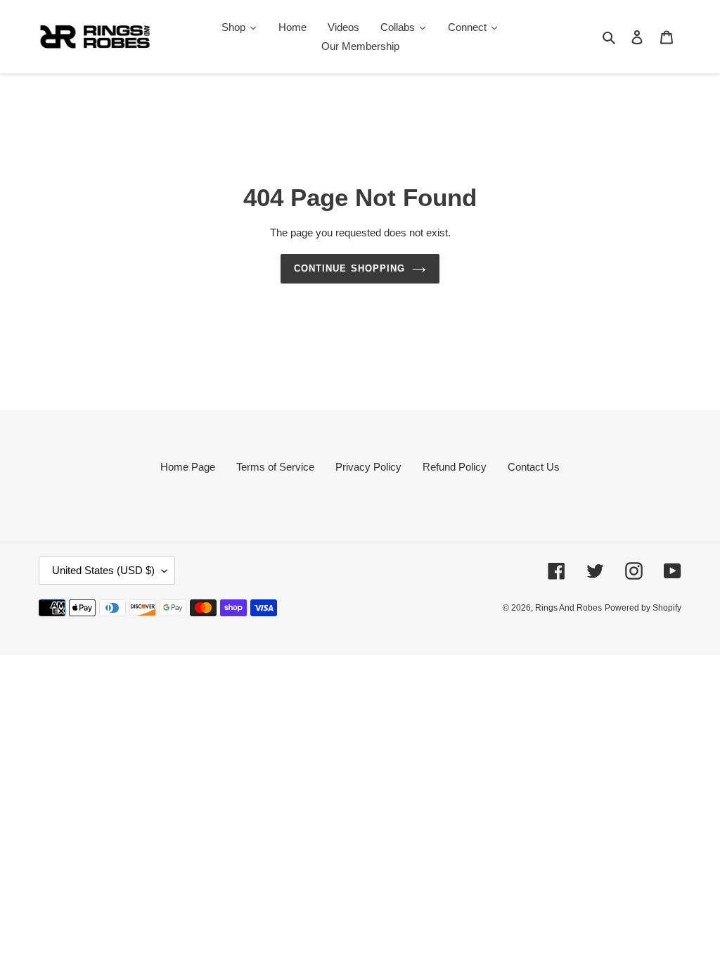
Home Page (187, 467)
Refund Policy (455, 467)
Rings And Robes (568, 608)
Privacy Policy (368, 467)
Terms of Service (275, 467)
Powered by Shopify (643, 608)
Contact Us (534, 467)
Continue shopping (349, 268)
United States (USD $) (103, 570)
